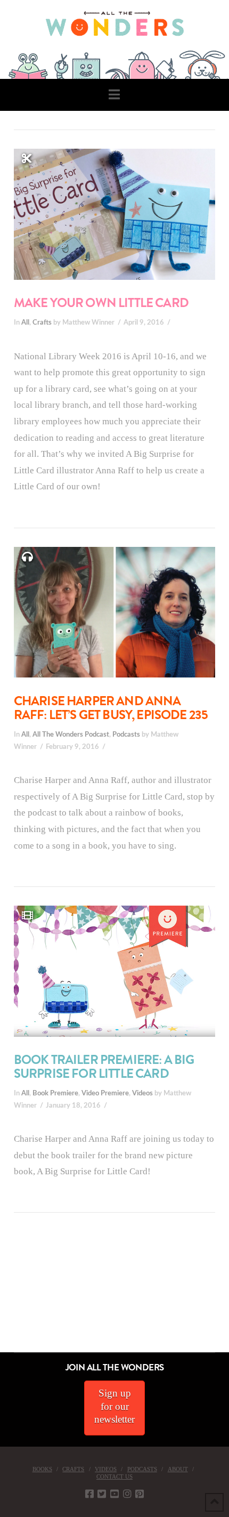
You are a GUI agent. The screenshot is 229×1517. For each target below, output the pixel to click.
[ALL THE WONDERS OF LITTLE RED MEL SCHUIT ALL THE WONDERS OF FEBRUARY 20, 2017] (3, 1292)
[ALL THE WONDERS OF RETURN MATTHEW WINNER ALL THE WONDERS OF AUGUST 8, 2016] (10, 1292)
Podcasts (126, 734)
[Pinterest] (139, 1493)
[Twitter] (101, 1493)
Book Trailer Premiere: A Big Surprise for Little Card (104, 1066)
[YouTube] (114, 1493)
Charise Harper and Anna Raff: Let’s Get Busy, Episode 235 (111, 707)
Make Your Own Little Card (101, 302)
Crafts (42, 322)
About (178, 1469)
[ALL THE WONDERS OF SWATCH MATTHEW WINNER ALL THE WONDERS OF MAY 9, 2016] (11, 1292)
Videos (142, 1093)
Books (42, 1469)
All (25, 322)
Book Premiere (55, 1093)
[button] (114, 94)
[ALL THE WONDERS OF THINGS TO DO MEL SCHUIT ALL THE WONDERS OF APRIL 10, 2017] (1, 1292)
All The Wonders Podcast (70, 734)
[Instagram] (127, 1493)
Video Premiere (105, 1093)
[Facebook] (89, 1493)
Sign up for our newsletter (114, 1406)
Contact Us (114, 1476)
